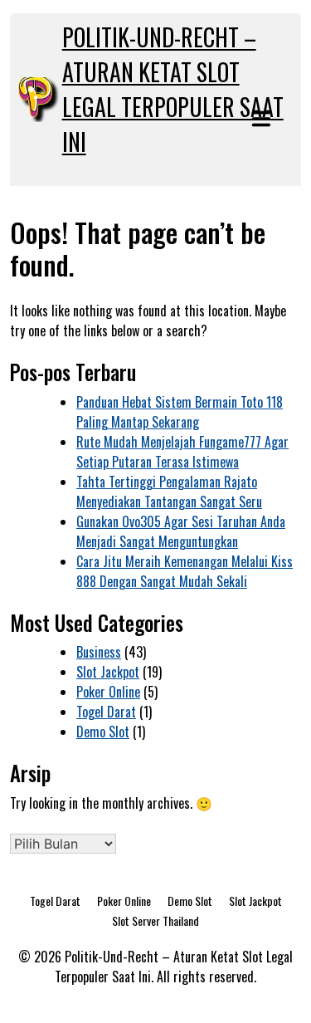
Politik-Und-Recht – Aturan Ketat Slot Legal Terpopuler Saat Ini (173, 89)
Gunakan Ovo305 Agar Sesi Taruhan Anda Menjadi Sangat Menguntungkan (180, 531)
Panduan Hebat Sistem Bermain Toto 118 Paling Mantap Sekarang (179, 412)
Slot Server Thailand (155, 920)
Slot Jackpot (107, 672)
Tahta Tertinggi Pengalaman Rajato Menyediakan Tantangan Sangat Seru (169, 492)
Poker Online (108, 692)
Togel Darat (106, 712)
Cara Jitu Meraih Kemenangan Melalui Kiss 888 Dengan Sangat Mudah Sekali (184, 571)
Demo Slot (102, 732)
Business (98, 652)
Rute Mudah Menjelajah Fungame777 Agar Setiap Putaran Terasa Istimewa (182, 452)
